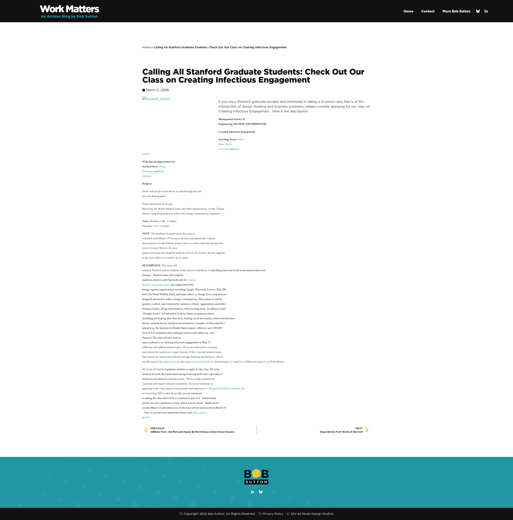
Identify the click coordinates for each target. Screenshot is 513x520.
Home (408, 11)
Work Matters (69, 8)
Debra (196, 412)
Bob (147, 417)
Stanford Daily (172, 361)
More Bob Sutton (456, 11)
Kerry (203, 412)
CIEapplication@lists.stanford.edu (226, 388)
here (231, 361)
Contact (428, 11)
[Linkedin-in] (486, 11)
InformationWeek (203, 361)
